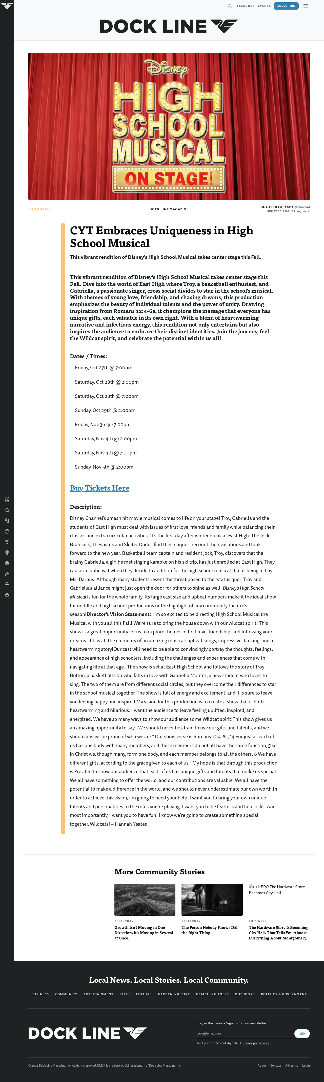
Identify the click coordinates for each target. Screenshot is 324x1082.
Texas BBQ (246, 6)
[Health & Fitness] (7, 542)
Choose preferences (256, 1043)
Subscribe (286, 6)
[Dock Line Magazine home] (169, 26)
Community (39, 209)
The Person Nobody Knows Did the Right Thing (209, 929)
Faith (124, 994)
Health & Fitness (212, 994)
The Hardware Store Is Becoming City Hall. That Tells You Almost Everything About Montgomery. (279, 932)
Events (264, 6)
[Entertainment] (7, 574)
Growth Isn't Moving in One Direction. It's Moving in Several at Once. (143, 932)
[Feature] (7, 510)
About (262, 1066)
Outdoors (245, 994)
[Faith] (7, 552)
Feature (144, 994)
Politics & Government (284, 994)
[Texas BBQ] (7, 595)
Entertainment (99, 994)
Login (306, 1066)
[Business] (7, 584)
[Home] (7, 6)
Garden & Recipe (174, 994)
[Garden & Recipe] (7, 531)
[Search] (230, 6)
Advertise (291, 1066)
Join (302, 1033)
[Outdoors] (7, 521)
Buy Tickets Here (99, 487)
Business (40, 994)
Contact (275, 1066)
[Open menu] (306, 6)
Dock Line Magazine (169, 209)
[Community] (7, 499)
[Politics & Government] (7, 563)
